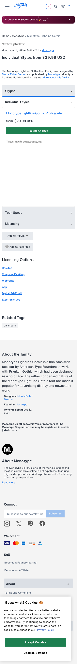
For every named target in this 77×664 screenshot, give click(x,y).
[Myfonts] (20, 8)
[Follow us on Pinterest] (32, 523)
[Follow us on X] (20, 523)
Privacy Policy (45, 630)
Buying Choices (38, 131)
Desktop (7, 268)
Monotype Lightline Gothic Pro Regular (34, 113)
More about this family (56, 77)
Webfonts (8, 281)
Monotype (18, 36)
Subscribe (55, 513)
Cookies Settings (35, 653)
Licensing (12, 223)
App (4, 287)
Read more (8, 482)
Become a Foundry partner (21, 562)
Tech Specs (13, 212)
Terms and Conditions (18, 593)
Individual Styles (17, 102)
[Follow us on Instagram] (8, 523)
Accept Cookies (35, 642)
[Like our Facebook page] (43, 523)
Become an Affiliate (16, 570)
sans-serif (10, 325)
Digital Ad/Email (12, 293)
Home (5, 36)
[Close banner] (69, 20)
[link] (62, 6)
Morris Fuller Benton (14, 74)
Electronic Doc (11, 300)
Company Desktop (13, 274)
